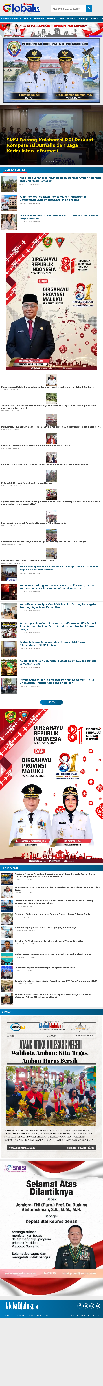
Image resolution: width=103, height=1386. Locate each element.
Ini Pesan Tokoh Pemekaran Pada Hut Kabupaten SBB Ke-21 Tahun (35, 445)
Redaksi (74, 1315)
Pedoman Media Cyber (90, 1315)
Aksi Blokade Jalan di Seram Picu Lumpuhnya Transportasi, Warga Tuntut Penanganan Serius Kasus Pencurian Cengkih (49, 406)
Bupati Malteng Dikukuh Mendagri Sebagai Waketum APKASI (46, 967)
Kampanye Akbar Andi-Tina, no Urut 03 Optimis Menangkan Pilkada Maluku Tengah (44, 542)
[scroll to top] (97, 1382)
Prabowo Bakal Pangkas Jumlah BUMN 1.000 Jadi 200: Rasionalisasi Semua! (53, 954)
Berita (94, 18)
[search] (89, 8)
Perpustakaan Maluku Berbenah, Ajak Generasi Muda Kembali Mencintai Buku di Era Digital (57, 888)
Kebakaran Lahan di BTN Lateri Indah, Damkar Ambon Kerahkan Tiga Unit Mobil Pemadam (51, 145)
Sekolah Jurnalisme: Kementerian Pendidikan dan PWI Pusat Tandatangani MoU (56, 981)
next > (51, 702)
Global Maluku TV (11, 18)
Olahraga (83, 18)
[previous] (3, 135)
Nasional (39, 18)
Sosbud (71, 18)
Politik (28, 18)
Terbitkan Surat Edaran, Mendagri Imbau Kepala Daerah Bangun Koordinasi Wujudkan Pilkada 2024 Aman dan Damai (53, 995)
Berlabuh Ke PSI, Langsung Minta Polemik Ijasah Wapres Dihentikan (49, 941)
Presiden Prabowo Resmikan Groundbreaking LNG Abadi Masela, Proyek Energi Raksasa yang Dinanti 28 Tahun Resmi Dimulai (55, 875)
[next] (99, 135)
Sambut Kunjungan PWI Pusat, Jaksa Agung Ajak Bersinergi (45, 927)
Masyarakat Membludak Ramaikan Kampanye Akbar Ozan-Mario (33, 523)
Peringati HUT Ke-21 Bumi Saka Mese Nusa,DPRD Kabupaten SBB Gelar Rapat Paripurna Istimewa (51, 427)
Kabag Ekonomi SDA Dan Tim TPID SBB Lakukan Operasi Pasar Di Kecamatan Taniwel (45, 464)
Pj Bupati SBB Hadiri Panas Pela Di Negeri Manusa (26, 483)
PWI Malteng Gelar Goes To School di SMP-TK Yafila (27, 560)
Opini (61, 18)
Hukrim (51, 18)
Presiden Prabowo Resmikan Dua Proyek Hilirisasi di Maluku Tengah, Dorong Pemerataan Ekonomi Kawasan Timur (54, 902)
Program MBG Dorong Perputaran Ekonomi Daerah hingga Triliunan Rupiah (53, 914)
